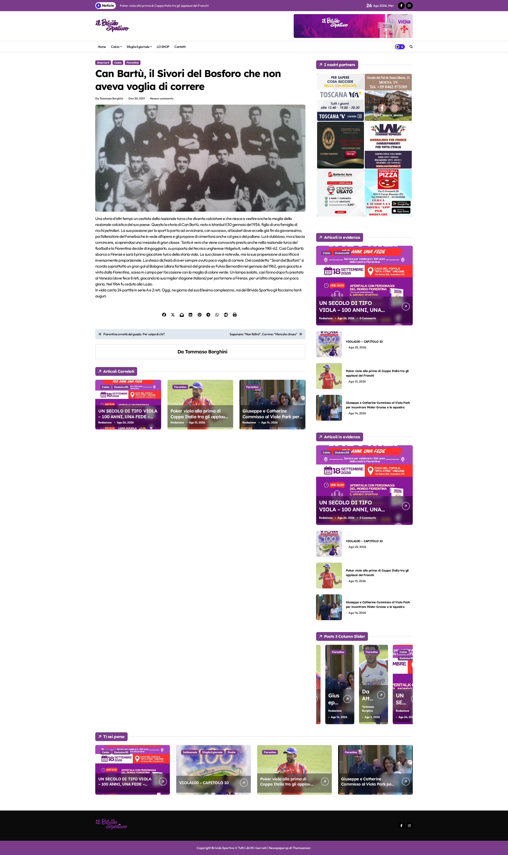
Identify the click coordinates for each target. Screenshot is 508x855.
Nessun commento (161, 98)
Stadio (231, 752)
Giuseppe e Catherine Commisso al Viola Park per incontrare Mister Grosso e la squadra (272, 419)
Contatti (180, 47)
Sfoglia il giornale (138, 47)
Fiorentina (133, 62)
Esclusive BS (121, 386)
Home (102, 47)
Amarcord (103, 62)
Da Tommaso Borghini (109, 98)
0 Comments (368, 318)
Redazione (105, 422)
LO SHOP (163, 47)
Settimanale (190, 752)
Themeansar (301, 848)
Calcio (115, 47)
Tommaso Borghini (206, 352)
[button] (409, 684)
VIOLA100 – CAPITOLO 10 (364, 341)
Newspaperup (279, 848)
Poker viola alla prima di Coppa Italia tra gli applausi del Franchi (199, 416)
